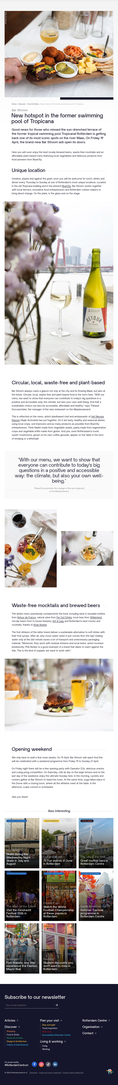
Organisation (90, 1027)
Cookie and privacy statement (50, 1073)
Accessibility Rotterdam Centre (56, 1035)
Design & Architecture (17, 1041)
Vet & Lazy (58, 621)
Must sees (47, 1032)
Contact (87, 1033)
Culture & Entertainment (17, 1045)
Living (44, 1046)
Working (46, 1049)
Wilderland (96, 617)
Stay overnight (48, 1025)
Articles (10, 1020)
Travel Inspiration (49, 1028)
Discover (11, 1027)
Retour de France (26, 617)
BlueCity (66, 186)
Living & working (51, 1041)
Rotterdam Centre (94, 1020)
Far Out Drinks (64, 617)
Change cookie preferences (73, 1073)
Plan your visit (49, 1020)
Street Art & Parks (15, 1038)
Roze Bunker (40, 624)
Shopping (11, 1031)
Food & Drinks (13, 1035)
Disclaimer (33, 1073)
